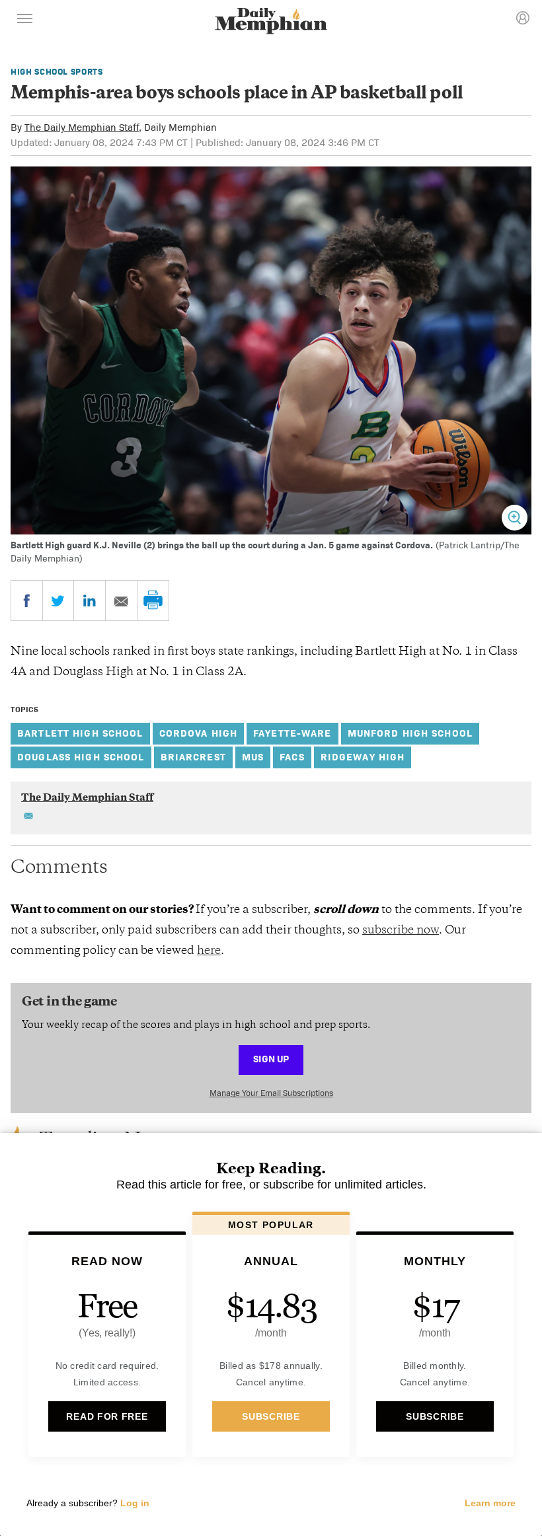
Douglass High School (81, 756)
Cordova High (198, 733)
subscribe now (400, 931)
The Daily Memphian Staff (81, 127)
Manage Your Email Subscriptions (271, 1093)
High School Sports (57, 72)
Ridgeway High (363, 756)
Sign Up (271, 1058)
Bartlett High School (80, 733)
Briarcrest (193, 756)
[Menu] (25, 20)
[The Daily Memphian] (271, 22)
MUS (253, 756)
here (209, 951)
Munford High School (410, 733)
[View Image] (514, 517)
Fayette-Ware (292, 733)
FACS (292, 756)
